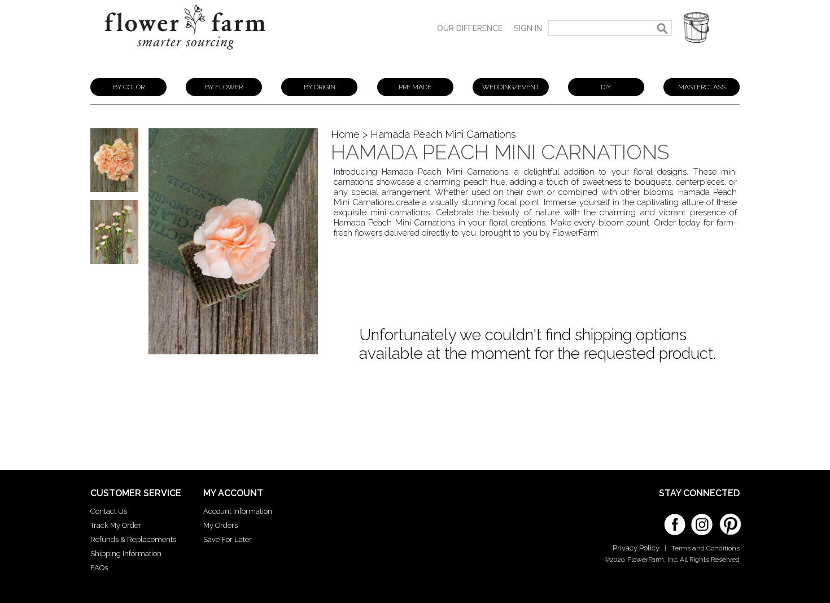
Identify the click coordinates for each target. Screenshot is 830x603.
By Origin (319, 87)
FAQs (99, 567)
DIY (606, 87)
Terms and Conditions (705, 548)
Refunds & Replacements (133, 539)
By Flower (224, 87)
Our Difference (470, 28)
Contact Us (108, 511)
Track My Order (115, 525)
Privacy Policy (636, 548)
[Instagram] (702, 520)
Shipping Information (125, 553)
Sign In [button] (528, 28)
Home (345, 134)
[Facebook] (674, 520)
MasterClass (702, 87)
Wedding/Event (510, 87)
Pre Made (415, 87)
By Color (129, 87)
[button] (696, 28)
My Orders (220, 525)
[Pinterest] (729, 519)
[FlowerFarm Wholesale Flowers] (185, 55)
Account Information (237, 511)
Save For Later (227, 539)
